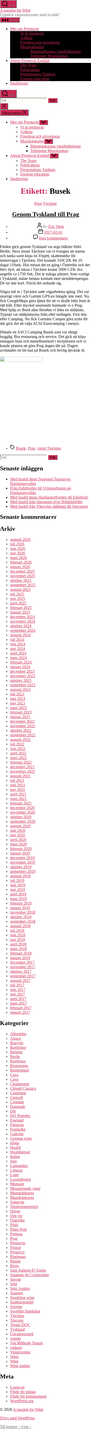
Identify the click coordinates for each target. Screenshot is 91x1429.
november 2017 (22, 967)
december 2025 (22, 571)
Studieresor (19, 83)
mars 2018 (18, 949)
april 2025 (18, 603)
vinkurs (16, 1347)
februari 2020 (21, 848)
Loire (14, 1175)
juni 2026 (17, 548)
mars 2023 (18, 708)
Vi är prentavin (32, 33)
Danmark (17, 1106)
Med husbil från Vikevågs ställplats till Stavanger (49, 506)
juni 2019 (17, 885)
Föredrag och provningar (40, 42)
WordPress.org (22, 1401)
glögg (14, 1143)
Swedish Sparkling (25, 1311)
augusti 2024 (20, 635)
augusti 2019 (20, 876)
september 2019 (22, 871)
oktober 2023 (20, 680)
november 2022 (22, 726)
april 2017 (18, 999)
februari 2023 (21, 712)
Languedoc (19, 1166)
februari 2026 (21, 562)
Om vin (16, 1216)
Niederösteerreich (24, 1206)
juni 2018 (17, 935)
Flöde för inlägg (23, 1392)
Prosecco (17, 1252)
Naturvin (17, 1202)
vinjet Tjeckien (49, 448)
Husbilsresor (20, 1152)
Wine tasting (20, 1366)
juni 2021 (17, 785)
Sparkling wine (22, 1297)
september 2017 (22, 976)
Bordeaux (18, 1061)
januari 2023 (20, 717)
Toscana (16, 1320)
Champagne (19, 1084)
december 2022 (22, 721)
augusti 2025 (20, 589)
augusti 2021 (20, 776)
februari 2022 (21, 762)
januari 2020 (20, 853)
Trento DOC (20, 1325)
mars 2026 (18, 557)
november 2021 (22, 771)
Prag (38, 203)
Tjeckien (50, 203)
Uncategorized (21, 1334)
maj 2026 (17, 553)
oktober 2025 (20, 580)
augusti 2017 (20, 980)
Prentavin (17, 1243)
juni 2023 (17, 698)
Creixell (16, 1097)
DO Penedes (20, 1115)
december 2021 (22, 767)
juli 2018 (17, 930)
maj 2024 (17, 648)
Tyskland (17, 1329)
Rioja (14, 1266)
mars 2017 (18, 1003)
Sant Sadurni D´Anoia (28, 1270)
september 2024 (22, 630)
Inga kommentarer (53, 238)
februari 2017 (21, 1008)
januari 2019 (20, 908)
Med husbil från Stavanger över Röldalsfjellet (46, 502)
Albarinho (18, 1034)
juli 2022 (17, 744)
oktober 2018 (20, 917)
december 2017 (22, 962)
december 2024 (22, 617)
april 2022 (18, 753)
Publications (30, 69)
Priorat (15, 1247)
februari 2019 (21, 903)
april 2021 (18, 794)
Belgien (16, 1052)
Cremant (17, 1102)
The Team (28, 65)
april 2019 (18, 894)
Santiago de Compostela (29, 1275)
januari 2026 (20, 567)
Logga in (17, 1387)
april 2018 (18, 944)
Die (13, 1111)
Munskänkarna (32, 47)
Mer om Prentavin (24, 29)
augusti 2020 (20, 826)
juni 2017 (17, 989)
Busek (21, 448)
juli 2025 (17, 594)
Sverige (16, 1306)
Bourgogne (19, 1065)
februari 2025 (21, 607)
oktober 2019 (20, 867)
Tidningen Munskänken (49, 56)
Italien (15, 1156)
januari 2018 (20, 958)
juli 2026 (17, 544)
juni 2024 (17, 644)
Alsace (15, 1038)
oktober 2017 (20, 971)
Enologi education (34, 79)
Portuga (16, 1234)
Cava (14, 1075)
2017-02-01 (53, 232)
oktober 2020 (20, 817)
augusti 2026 (20, 539)
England (17, 1120)
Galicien (17, 1134)
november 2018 (22, 912)
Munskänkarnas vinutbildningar (55, 51)
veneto (15, 1338)
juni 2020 (17, 830)
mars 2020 (18, 844)
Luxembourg (20, 1179)
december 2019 (22, 858)
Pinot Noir (18, 1229)
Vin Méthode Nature (26, 1343)
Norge (15, 1211)
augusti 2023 (20, 689)
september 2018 (22, 921)
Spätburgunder (22, 1302)
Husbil (15, 1147)
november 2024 (22, 621)
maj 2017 (17, 994)
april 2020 (18, 839)
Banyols (16, 1043)
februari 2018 (21, 953)
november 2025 (22, 576)
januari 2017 (20, 1012)
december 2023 (22, 671)
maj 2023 (17, 703)
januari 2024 (20, 667)
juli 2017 (17, 985)
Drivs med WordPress (17, 1418)
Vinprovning (20, 1352)
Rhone (15, 1261)
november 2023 (22, 676)
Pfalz (14, 1225)
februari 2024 (21, 662)
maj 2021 (17, 789)
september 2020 (22, 821)
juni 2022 (17, 748)
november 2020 (22, 812)
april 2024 (18, 653)
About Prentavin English (30, 60)
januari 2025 (20, 612)
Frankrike (18, 1129)
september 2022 (22, 735)
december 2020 (22, 808)
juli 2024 (17, 639)
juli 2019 (17, 880)
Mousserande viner (25, 1188)
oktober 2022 (20, 730)
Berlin (15, 1056)
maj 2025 (17, 598)
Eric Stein (56, 226)
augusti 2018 (20, 926)
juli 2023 (17, 694)
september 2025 (22, 585)
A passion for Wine (15, 10)
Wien (14, 1356)
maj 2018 (17, 939)
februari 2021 (21, 803)
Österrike (17, 1220)
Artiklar (26, 38)
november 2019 (22, 862)
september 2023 (22, 685)
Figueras (17, 1125)
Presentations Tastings (37, 74)
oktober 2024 (20, 626)
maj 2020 (17, 835)
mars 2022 (18, 758)
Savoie (15, 1279)
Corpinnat (18, 1093)
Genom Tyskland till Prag (45, 214)
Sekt (13, 1284)
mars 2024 (18, 658)
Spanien (16, 1293)
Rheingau (18, 1256)
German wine (21, 1138)
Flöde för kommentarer (28, 1396)
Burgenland (19, 1070)
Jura (13, 1161)
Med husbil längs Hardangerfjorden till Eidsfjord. (49, 497)
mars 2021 (18, 798)
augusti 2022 (20, 739)
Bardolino (18, 1047)
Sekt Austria (20, 1288)
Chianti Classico (23, 1088)
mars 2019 (18, 899)
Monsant (17, 1184)
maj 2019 (17, 889)
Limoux (16, 1170)
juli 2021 (17, 780)
